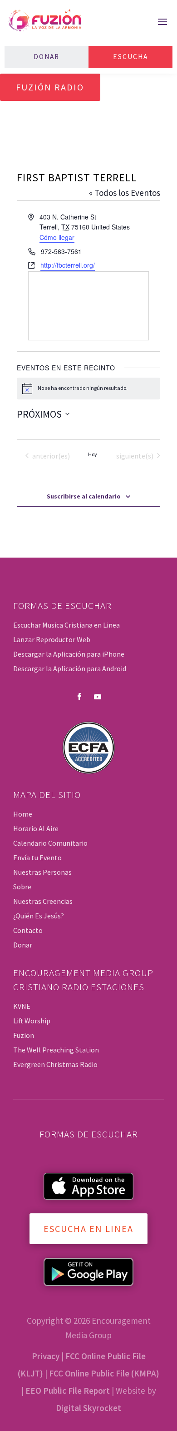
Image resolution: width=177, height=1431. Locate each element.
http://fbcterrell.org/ (67, 264)
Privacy (45, 1356)
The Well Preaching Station (56, 1049)
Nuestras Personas (42, 872)
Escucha (130, 56)
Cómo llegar (56, 237)
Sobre (22, 886)
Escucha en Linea (88, 1228)
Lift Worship (31, 1020)
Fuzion (23, 1035)
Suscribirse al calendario (84, 496)
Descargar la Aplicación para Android (69, 668)
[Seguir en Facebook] (79, 696)
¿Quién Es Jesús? (38, 915)
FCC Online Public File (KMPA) (104, 1373)
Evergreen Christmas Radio (55, 1064)
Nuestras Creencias (43, 901)
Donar (46, 56)
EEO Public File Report (67, 1390)
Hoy (92, 454)
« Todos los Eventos (124, 192)
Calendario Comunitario (50, 843)
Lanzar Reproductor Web (51, 639)
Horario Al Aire (36, 828)
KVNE (21, 1006)
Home (22, 813)
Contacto (28, 930)
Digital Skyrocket (88, 1407)
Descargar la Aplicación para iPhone (68, 653)
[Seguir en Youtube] (97, 696)
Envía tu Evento (37, 857)
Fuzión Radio (50, 87)
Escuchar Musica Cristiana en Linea (66, 624)
